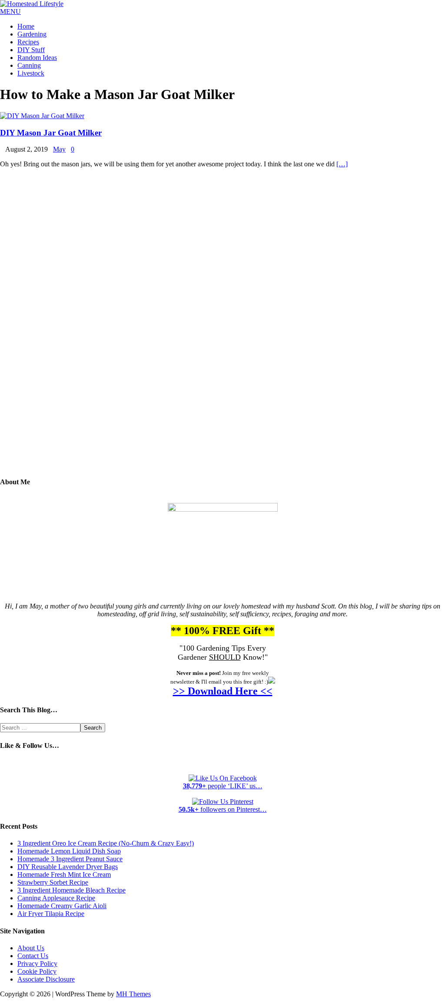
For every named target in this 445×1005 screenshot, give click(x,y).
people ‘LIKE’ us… (222, 786)
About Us (30, 948)
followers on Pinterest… (223, 809)
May (59, 149)
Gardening (31, 34)
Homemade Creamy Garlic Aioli (61, 905)
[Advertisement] (222, 328)
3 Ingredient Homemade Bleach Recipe (71, 890)
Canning (29, 65)
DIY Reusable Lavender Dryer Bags (67, 866)
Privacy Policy (37, 963)
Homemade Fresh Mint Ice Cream (64, 874)
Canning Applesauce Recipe (56, 898)
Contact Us (32, 955)
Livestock (30, 73)
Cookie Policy (36, 971)
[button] (10, 11)
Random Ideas (37, 57)
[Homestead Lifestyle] (31, 3)
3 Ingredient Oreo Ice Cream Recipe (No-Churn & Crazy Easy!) (105, 843)
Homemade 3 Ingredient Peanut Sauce (70, 859)
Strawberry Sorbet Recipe (52, 882)
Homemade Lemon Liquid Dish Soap (69, 851)
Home (25, 26)
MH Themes (133, 994)
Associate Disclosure (46, 979)
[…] (342, 164)
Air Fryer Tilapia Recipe (50, 913)
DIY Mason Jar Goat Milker (51, 132)
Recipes (28, 42)
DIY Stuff (31, 49)
